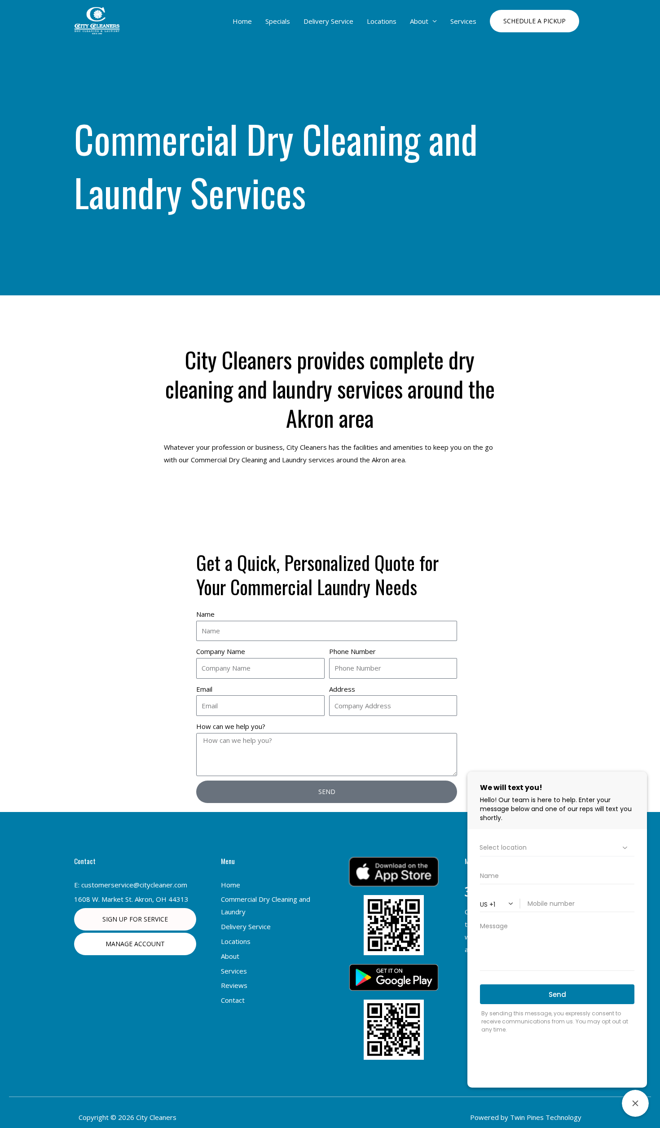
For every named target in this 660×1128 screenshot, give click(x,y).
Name (205, 614)
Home (242, 21)
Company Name (220, 651)
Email (204, 689)
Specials (277, 21)
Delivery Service (328, 21)
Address (342, 689)
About (419, 21)
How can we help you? (230, 726)
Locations (381, 21)
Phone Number (352, 651)
